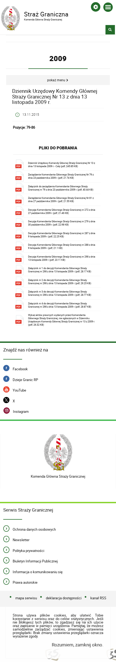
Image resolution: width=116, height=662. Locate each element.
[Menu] (108, 8)
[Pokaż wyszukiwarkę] (110, 29)
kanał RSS (98, 598)
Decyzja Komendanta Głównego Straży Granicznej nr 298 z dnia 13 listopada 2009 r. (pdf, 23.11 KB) (61, 258)
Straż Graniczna (35, 13)
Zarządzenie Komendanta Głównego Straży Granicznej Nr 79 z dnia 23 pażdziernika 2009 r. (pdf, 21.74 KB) (61, 176)
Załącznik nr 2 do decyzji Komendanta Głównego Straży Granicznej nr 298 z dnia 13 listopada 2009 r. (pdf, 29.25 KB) (59, 281)
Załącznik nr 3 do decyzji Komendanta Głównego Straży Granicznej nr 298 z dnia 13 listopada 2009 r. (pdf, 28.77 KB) (59, 293)
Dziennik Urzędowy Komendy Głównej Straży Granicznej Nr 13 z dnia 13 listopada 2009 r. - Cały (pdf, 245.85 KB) (61, 164)
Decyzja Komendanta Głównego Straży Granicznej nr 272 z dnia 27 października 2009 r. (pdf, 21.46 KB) (61, 211)
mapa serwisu (26, 598)
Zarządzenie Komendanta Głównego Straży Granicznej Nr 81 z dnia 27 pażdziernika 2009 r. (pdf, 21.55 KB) (61, 199)
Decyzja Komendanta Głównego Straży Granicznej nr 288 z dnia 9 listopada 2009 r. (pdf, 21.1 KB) (61, 246)
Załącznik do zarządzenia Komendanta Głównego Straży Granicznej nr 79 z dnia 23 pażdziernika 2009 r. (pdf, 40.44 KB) (60, 188)
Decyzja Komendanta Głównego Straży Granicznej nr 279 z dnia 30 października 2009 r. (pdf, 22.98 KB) (61, 223)
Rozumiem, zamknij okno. (77, 645)
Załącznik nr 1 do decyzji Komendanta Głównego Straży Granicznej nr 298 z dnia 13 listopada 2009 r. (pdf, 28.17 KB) (59, 269)
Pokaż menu (56, 80)
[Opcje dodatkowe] (95, 8)
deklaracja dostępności (63, 598)
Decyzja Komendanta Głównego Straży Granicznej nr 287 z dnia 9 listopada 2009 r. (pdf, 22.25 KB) (61, 234)
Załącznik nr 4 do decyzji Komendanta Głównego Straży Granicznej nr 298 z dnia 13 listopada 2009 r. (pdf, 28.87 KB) (59, 305)
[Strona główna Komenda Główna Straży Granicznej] (58, 452)
